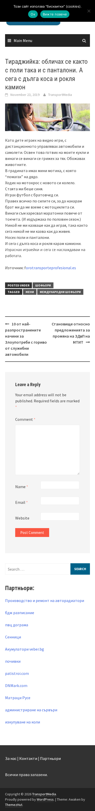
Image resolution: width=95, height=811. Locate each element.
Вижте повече (55, 14)
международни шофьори (60, 292)
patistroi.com (17, 673)
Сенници (13, 636)
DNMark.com (16, 685)
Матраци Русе (17, 697)
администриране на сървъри (31, 709)
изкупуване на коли (22, 721)
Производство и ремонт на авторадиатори (44, 600)
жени (30, 292)
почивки (13, 661)
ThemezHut (13, 804)
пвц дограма (16, 624)
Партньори (50, 758)
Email (21, 502)
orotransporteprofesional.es (51, 267)
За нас (10, 758)
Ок (33, 14)
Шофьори (43, 285)
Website (22, 518)
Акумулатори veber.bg (24, 649)
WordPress (45, 799)
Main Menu (23, 40)
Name (21, 486)
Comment (25, 419)
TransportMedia (60, 94)
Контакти (28, 758)
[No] (88, 10)
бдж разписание (19, 612)
